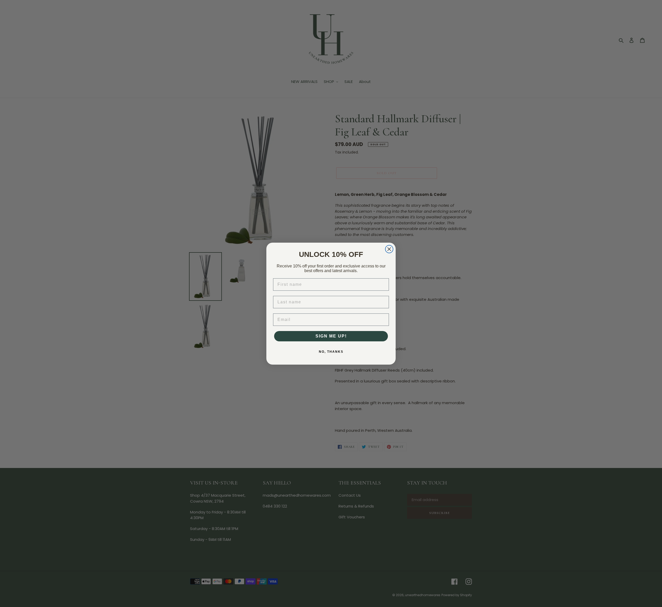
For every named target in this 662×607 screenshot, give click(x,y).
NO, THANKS (331, 352)
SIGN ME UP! (331, 336)
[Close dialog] (389, 249)
